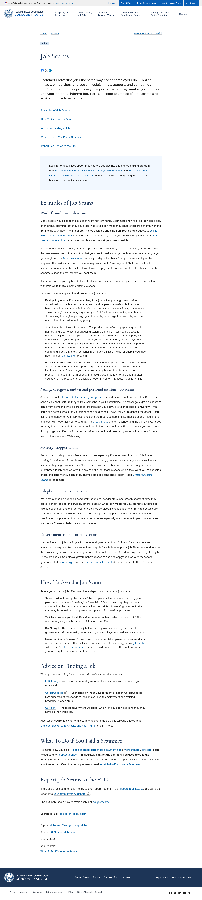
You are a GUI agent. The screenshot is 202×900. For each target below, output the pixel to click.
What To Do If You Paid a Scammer (62, 137)
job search (65, 813)
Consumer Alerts (111, 877)
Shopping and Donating (62, 14)
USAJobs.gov (53, 681)
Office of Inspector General (89, 892)
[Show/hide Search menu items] (193, 14)
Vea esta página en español (148, 33)
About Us (24, 892)
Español (111, 3)
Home (43, 33)
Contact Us (37, 892)
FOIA (70, 892)
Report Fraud (127, 3)
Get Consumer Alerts (171, 3)
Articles (55, 33)
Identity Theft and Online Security (159, 14)
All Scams (56, 832)
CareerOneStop (54, 692)
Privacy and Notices (55, 892)
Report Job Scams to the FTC (58, 146)
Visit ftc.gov (191, 3)
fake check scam (74, 647)
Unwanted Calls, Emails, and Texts (130, 14)
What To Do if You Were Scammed (60, 851)
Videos (126, 877)
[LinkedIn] (179, 893)
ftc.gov (13, 892)
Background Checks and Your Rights (74, 725)
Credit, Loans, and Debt (84, 14)
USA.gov (50, 707)
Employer (46, 725)
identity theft (68, 355)
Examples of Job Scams (55, 110)
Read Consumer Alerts (147, 3)
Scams (183, 14)
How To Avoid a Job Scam (56, 119)
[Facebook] (170, 893)
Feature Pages (82, 877)
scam (83, 813)
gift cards (138, 643)
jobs (75, 813)
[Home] (27, 16)
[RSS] (189, 893)
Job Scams (71, 832)
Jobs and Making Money (106, 14)
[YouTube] (184, 893)
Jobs (84, 825)
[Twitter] (175, 893)
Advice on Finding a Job (55, 128)
